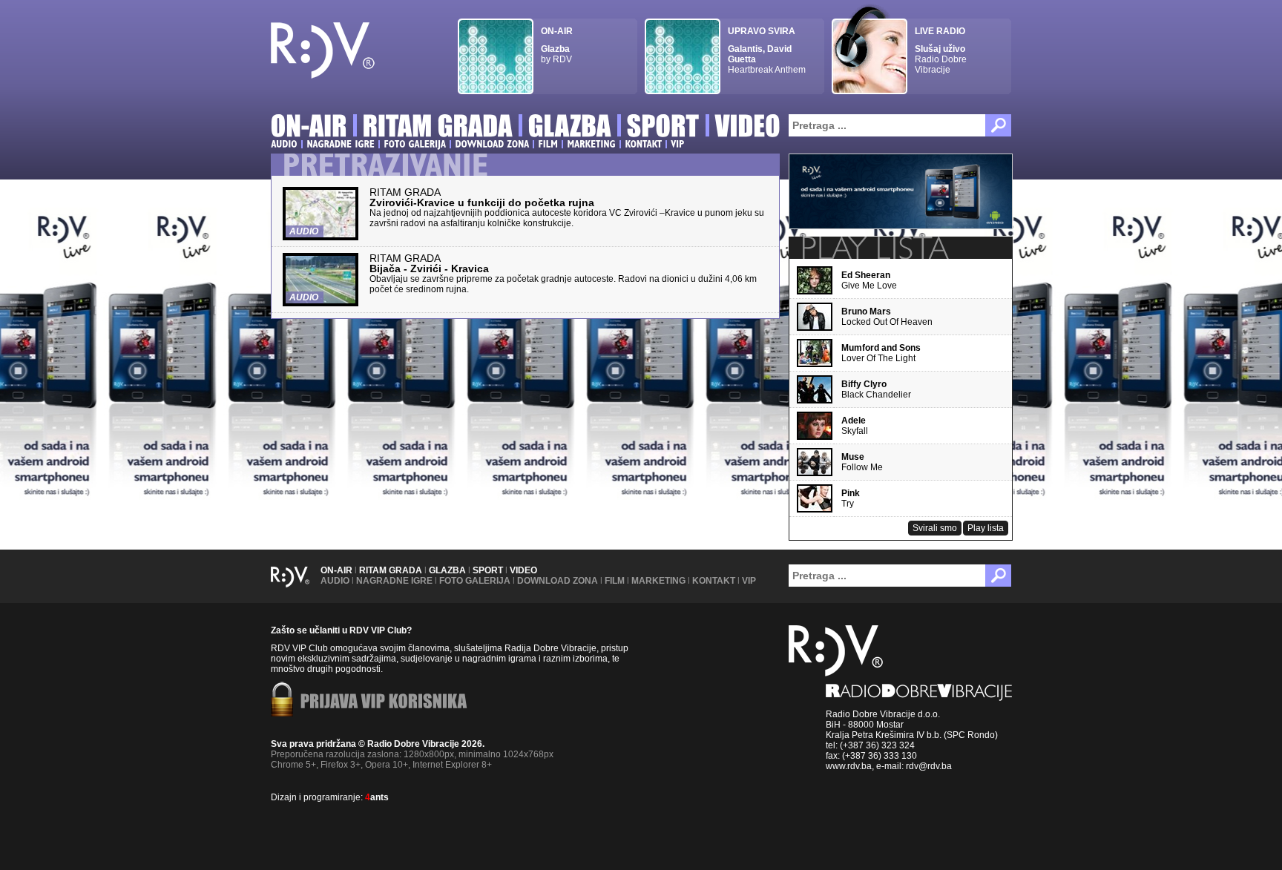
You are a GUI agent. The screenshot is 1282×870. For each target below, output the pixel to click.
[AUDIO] (284, 144)
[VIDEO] (748, 128)
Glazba (447, 570)
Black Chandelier (876, 389)
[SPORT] (663, 128)
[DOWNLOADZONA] (492, 144)
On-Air (336, 570)
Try (850, 498)
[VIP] (677, 144)
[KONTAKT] (643, 144)
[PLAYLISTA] (874, 248)
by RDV (557, 45)
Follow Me (862, 462)
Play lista (985, 528)
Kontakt (713, 581)
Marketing (658, 581)
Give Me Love (869, 280)
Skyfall (854, 425)
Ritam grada (390, 570)
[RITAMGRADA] (438, 128)
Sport (488, 570)
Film (615, 581)
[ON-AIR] (309, 128)
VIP (749, 581)
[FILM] (548, 144)
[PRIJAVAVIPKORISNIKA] (383, 702)
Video (523, 570)
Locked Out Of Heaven (887, 316)
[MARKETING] (591, 144)
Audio (334, 581)
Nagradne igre (394, 581)
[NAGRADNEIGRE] (340, 144)
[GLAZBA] (569, 128)
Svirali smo (935, 528)
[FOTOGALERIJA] (415, 144)
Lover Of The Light (881, 353)
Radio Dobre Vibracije (941, 50)
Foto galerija (474, 581)
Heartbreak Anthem (767, 50)
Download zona (557, 581)
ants (377, 797)
